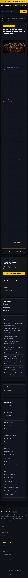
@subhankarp (17, 242)
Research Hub (4, 532)
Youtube (5, 293)
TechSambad (6, 5)
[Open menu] (2, 15)
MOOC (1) (6, 471)
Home (2, 18)
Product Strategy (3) (9, 474)
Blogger (17, 570)
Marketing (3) (7, 468)
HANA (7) (6, 461)
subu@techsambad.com (7, 559)
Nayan (6, 304)
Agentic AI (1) (7, 405)
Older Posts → (20, 252)
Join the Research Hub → (14, 273)
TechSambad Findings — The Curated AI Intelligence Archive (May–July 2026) (12, 330)
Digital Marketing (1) (9, 445)
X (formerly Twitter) (8, 290)
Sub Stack (5, 287)
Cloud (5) (6, 428)
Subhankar (7, 307)
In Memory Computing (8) (11, 464)
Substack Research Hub (7, 551)
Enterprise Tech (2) (9, 455)
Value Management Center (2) (12, 487)
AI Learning (3, 529)
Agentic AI (3, 535)
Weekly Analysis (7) (9, 494)
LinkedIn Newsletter (6, 554)
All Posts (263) (8, 390)
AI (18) (6, 409)
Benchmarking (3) (8, 422)
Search (24, 11)
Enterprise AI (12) (8, 451)
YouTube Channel (5, 557)
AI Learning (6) (8, 415)
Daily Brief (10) (8, 438)
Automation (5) (8, 418)
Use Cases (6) (8, 481)
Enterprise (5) (7, 448)
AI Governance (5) (9, 412)
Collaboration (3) (8, 432)
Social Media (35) (8, 477)
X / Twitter (3, 548)
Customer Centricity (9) (10, 435)
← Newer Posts (8, 252)
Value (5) (6, 484)
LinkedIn (5, 284)
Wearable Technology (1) (10, 491)
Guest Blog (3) (8, 458)
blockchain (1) (8, 425)
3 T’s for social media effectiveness (13, 352)
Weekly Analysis (5, 538)
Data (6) (6, 441)
